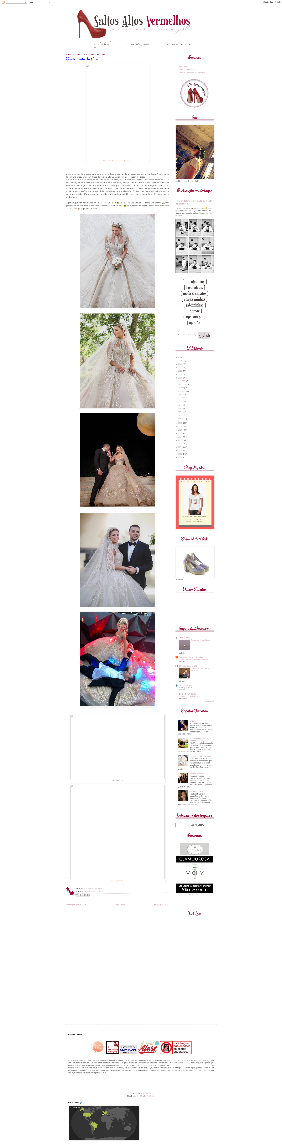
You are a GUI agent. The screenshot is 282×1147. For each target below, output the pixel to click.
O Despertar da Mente (188, 666)
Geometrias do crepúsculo (200, 640)
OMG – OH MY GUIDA (188, 694)
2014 (180, 437)
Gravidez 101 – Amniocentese (189, 696)
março (180, 412)
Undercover (194, 721)
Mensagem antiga (161, 905)
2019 (180, 378)
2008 (180, 457)
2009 (180, 454)
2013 (180, 440)
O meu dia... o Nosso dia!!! (200, 756)
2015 (180, 433)
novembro (182, 384)
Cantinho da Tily (185, 685)
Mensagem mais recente (76, 905)
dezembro (182, 381)
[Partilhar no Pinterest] (88, 895)
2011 (180, 447)
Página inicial (120, 905)
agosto (180, 395)
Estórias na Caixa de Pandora (191, 657)
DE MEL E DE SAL (147, 1096)
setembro (182, 391)
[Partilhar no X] (82, 895)
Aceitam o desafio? (197, 774)
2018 (180, 423)
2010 (180, 451)
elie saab (94, 891)
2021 (180, 371)
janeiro (181, 419)
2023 (180, 364)
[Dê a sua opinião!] (79, 895)
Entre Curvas (184, 638)
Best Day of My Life (186, 688)
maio (180, 405)
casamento (86, 891)
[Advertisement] (141, 1082)
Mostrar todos (209, 701)
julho (180, 398)
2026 (180, 357)
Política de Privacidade (187, 70)
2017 (180, 427)
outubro (181, 388)
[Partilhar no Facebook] (85, 895)
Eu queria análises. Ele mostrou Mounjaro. (194, 659)
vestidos (102, 891)
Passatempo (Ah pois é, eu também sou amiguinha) (200, 740)
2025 (180, 361)
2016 (180, 430)
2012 (180, 444)
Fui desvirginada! (197, 791)
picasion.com (194, 894)
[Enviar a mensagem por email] (76, 895)
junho (180, 402)
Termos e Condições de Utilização (191, 73)
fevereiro (181, 415)
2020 (180, 375)
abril (180, 408)
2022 (180, 368)
